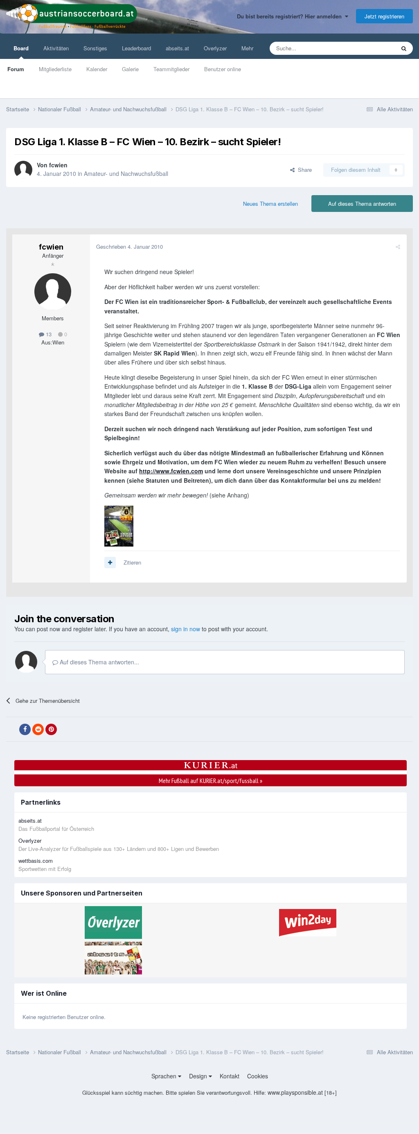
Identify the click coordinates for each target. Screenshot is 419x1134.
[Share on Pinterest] (51, 729)
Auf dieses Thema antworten (362, 203)
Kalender (96, 69)
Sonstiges (95, 48)
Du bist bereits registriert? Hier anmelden (291, 16)
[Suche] (404, 48)
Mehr (247, 48)
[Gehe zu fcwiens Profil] (23, 170)
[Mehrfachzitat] (110, 562)
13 (48, 334)
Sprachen (164, 1076)
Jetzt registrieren (384, 16)
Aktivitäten (56, 48)
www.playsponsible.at (295, 1092)
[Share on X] (12, 729)
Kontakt (229, 1076)
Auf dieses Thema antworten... (98, 662)
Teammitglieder (171, 69)
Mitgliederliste (55, 69)
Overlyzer (215, 48)
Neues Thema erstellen (270, 203)
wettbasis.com (35, 860)
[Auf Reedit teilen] (38, 729)
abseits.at (177, 48)
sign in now (185, 629)
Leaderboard (136, 48)
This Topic (372, 48)
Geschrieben (129, 246)
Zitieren (132, 562)
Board (21, 48)
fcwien (58, 165)
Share (303, 169)
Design (199, 1076)
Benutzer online (222, 69)
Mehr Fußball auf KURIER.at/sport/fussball (210, 780)
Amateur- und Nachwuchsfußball (126, 173)
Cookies (257, 1076)
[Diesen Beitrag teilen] (398, 246)
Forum (15, 69)
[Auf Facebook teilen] (25, 729)
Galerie (130, 69)
